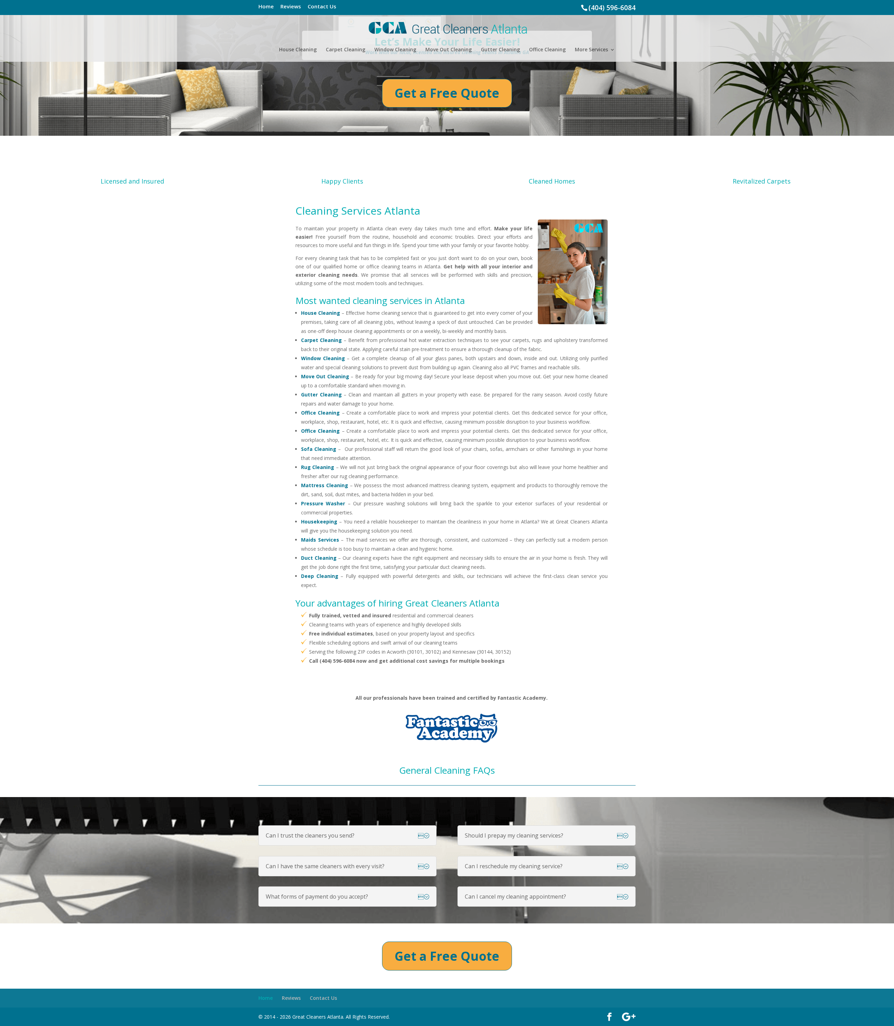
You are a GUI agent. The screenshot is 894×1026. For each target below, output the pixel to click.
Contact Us (322, 7)
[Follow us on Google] (629, 1017)
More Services (591, 50)
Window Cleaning (395, 50)
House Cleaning (298, 50)
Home (266, 7)
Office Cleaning (547, 50)
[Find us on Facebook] (609, 1017)
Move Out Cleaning (448, 50)
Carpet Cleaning (345, 50)
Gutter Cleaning (500, 50)
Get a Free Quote (447, 93)
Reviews (290, 7)
